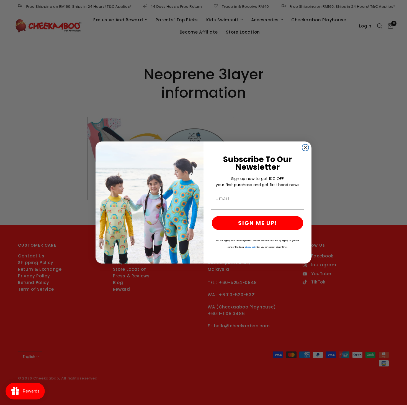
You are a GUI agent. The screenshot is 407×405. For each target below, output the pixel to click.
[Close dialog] (305, 147)
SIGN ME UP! (257, 223)
